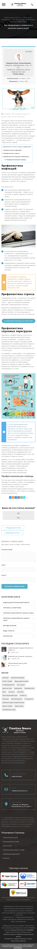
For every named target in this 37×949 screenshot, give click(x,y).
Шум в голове (12, 116)
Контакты (6, 858)
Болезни (5, 678)
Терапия (5, 699)
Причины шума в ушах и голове (13, 850)
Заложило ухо (29, 688)
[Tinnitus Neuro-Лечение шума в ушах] (18, 4)
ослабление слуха (20, 114)
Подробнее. (18, 948)
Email (4, 575)
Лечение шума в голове (11, 841)
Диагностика (7, 688)
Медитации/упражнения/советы (16, 602)
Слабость (23, 695)
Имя (3, 565)
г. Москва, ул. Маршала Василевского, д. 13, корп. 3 (21, 805)
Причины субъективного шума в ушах (16, 619)
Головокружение (8, 685)
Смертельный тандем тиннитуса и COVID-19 (20, 649)
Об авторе (28, 51)
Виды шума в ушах (21, 681)
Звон (4, 692)
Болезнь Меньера (17, 678)
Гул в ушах (21, 685)
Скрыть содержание (24, 147)
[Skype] (24, 497)
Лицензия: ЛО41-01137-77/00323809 (22, 930)
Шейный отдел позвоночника (13, 702)
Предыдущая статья (13, 528)
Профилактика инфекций (12, 150)
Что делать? (29, 699)
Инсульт (12, 692)
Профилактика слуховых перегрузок (16, 156)
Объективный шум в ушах (17, 663)
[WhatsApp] (21, 497)
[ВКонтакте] (10, 497)
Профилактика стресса (11, 153)
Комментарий (6, 549)
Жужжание (18, 688)
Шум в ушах (21, 116)
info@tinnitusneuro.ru (20, 791)
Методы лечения (9, 625)
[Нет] (35, 946)
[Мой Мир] (16, 497)
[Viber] (18, 497)
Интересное (7, 114)
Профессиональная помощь (15, 160)
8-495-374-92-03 (17, 776)
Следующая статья (12, 533)
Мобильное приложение (11, 854)
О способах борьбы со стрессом (18, 321)
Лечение (20, 692)
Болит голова (7, 681)
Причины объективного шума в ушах (18, 613)
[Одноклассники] (13, 497)
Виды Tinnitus (8, 631)
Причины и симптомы (12, 608)
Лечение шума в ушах (10, 837)
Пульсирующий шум (9, 695)
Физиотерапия (16, 699)
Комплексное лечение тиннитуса (20, 656)
